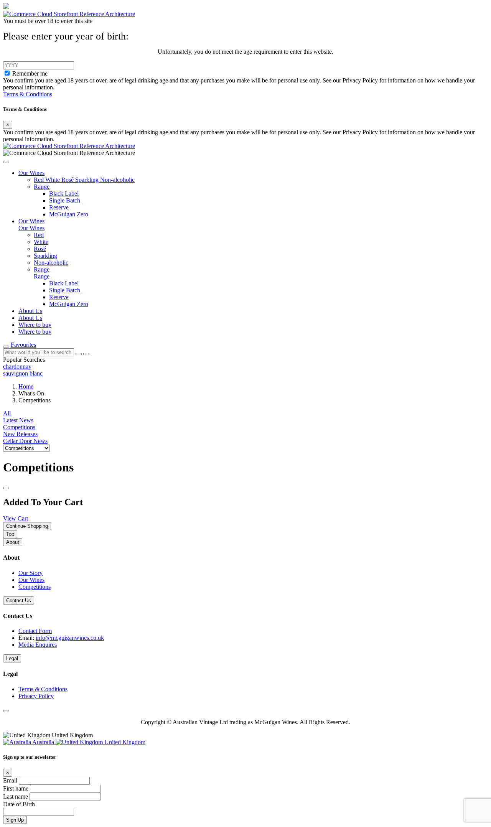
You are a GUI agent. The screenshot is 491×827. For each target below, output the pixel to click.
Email (11, 780)
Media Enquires (37, 644)
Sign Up (15, 820)
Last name (16, 796)
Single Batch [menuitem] (64, 290)
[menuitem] (39, 179)
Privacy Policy (36, 696)
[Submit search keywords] (86, 354)
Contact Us (18, 600)
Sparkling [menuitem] (45, 255)
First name (16, 788)
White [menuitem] (41, 242)
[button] (6, 162)
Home (25, 386)
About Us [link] (30, 311)
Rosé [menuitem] (40, 248)
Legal (12, 658)
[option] (245, 366)
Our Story (30, 573)
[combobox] (38, 352)
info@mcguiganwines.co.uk (70, 637)
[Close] (6, 488)
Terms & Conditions (27, 94)
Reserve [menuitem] (59, 297)
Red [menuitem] (39, 235)
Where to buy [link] (34, 324)
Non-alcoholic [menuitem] (51, 262)
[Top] (6, 711)
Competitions (34, 586)
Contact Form (35, 631)
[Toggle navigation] (6, 347)
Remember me (30, 73)
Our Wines (31, 580)
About (12, 542)
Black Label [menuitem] (64, 283)
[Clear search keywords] (79, 354)
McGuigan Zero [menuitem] (68, 304)
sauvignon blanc (23, 373)
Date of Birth (19, 804)
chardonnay (17, 366)
